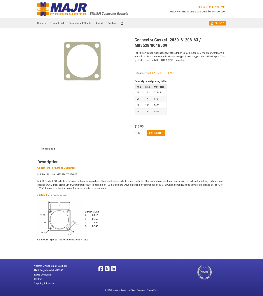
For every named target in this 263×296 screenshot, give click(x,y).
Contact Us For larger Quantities (56, 167)
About (99, 23)
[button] (45, 23)
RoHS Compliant (42, 274)
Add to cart (156, 133)
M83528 (151, 73)
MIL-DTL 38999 (165, 73)
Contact (112, 23)
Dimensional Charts (80, 23)
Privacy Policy (152, 290)
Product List (57, 23)
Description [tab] (48, 148)
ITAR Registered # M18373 (48, 270)
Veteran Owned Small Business (51, 265)
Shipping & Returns (44, 283)
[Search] (122, 24)
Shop (40, 23)
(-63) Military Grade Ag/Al (52, 195)
